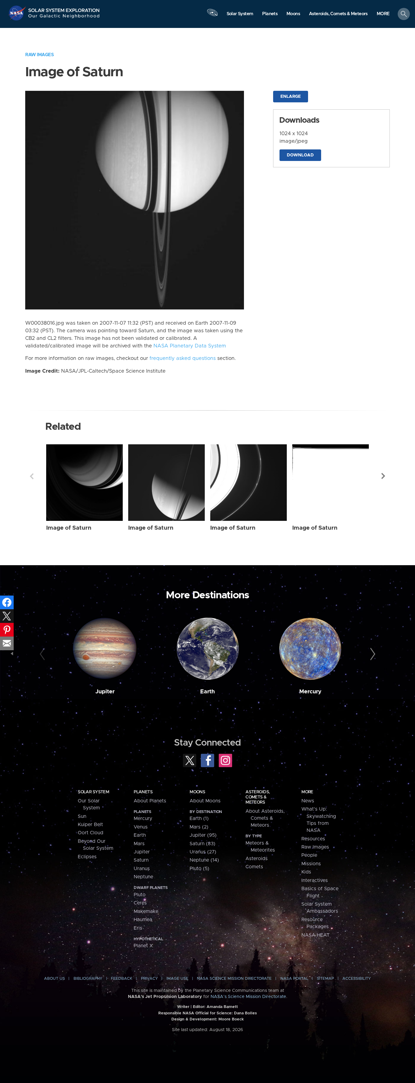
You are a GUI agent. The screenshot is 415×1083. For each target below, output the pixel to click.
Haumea (143, 919)
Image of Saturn (68, 528)
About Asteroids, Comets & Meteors (265, 818)
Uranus (142, 868)
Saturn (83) (202, 843)
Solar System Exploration (64, 8)
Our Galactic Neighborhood (64, 17)
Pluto (140, 894)
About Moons (205, 800)
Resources (313, 838)
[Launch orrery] (212, 15)
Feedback (121, 979)
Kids (306, 871)
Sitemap (325, 979)
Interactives (314, 880)
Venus (141, 827)
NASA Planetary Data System (189, 345)
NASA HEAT (315, 935)
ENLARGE (290, 96)
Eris (138, 928)
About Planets (150, 800)
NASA (18, 13)
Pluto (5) (199, 868)
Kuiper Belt (90, 824)
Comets (254, 866)
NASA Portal (294, 979)
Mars (139, 843)
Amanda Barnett (222, 1007)
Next (383, 476)
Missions (311, 863)
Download (300, 155)
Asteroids (256, 858)
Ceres (140, 902)
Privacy (149, 979)
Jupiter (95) (203, 835)
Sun (82, 816)
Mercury (310, 692)
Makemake (146, 911)
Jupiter (105, 692)
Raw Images (39, 55)
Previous (31, 476)
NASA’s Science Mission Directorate (248, 997)
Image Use (177, 979)
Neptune (143, 876)
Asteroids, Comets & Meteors (257, 797)
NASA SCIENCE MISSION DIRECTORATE (234, 979)
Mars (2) (199, 827)
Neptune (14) (204, 860)
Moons (197, 792)
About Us (54, 979)
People (309, 855)
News (307, 800)
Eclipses (87, 856)
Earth (207, 692)
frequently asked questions (182, 358)
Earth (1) (199, 818)
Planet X (143, 945)
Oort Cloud (90, 832)
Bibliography (88, 979)
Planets (143, 792)
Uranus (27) (203, 851)
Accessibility (356, 979)
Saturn (141, 860)
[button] (383, 14)
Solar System (93, 792)
